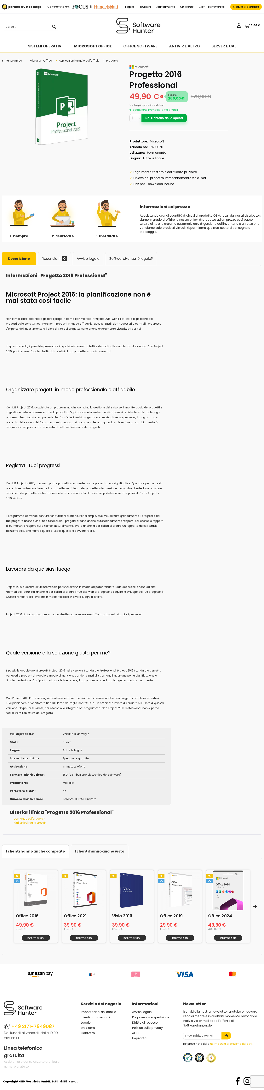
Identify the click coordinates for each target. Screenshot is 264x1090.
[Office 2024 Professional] (228, 890)
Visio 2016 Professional (125, 915)
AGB (135, 1033)
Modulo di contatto (246, 7)
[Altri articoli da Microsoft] (139, 67)
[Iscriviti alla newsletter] (226, 1035)
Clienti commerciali (212, 7)
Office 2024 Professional (221, 915)
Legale (129, 7)
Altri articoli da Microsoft (30, 823)
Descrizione (19, 258)
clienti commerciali (95, 1017)
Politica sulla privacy (147, 1028)
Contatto (88, 1033)
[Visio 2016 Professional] (132, 890)
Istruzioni (145, 7)
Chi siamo (187, 7)
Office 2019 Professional (173, 915)
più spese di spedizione (151, 105)
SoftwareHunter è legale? (131, 258)
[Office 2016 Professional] (36, 890)
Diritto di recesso (145, 1022)
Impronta (139, 1038)
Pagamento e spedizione (150, 1017)
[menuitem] (29, 27)
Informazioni (35, 938)
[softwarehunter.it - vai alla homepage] (138, 27)
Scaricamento (165, 7)
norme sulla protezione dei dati (231, 1044)
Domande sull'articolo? (29, 819)
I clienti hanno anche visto (99, 851)
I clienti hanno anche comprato (35, 851)
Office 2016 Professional (29, 915)
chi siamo (88, 1028)
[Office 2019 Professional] (180, 890)
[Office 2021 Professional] (84, 890)
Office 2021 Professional (77, 915)
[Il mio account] (239, 25)
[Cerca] (54, 27)
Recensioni (54, 258)
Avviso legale (88, 258)
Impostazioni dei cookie (98, 1012)
